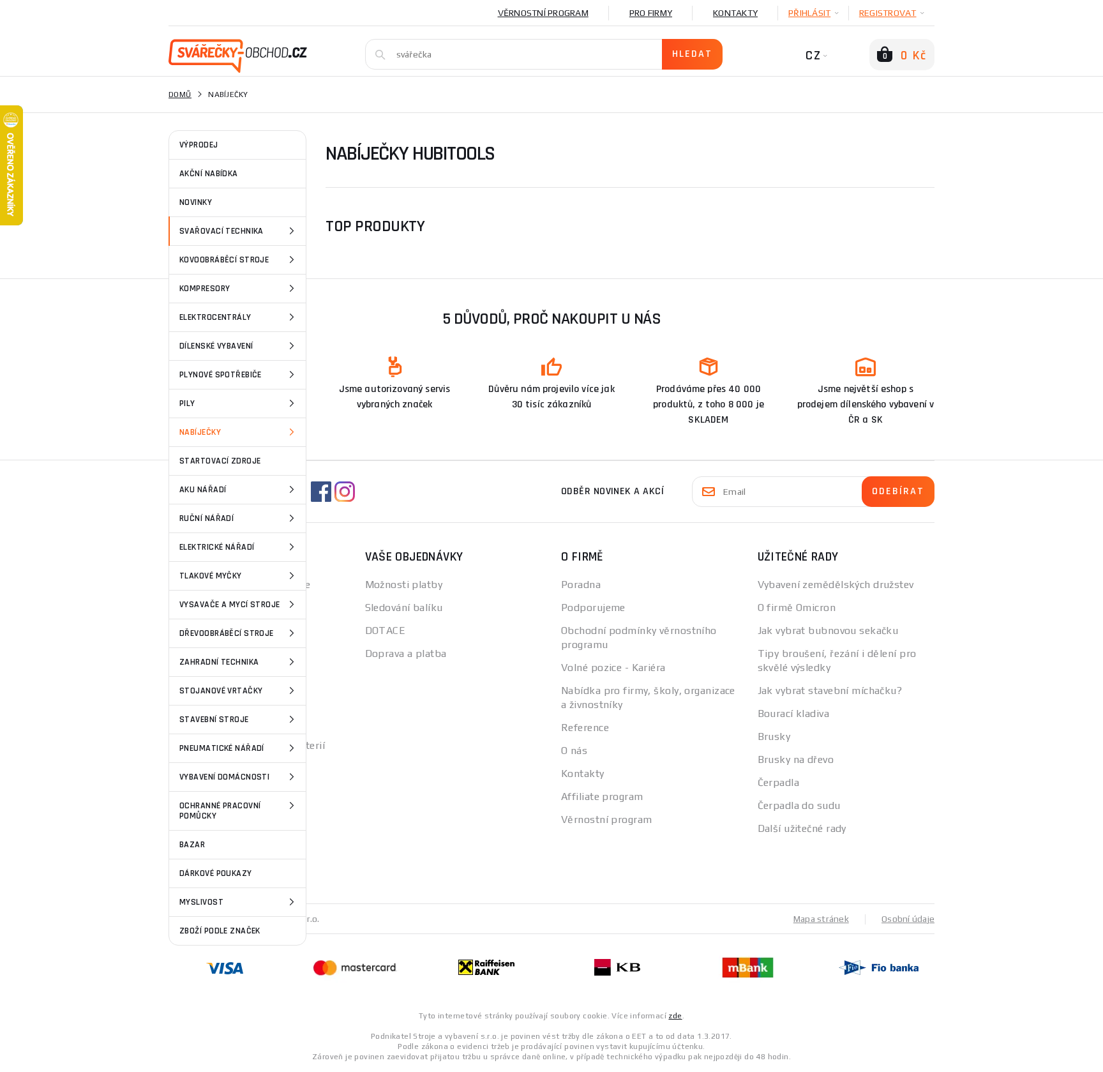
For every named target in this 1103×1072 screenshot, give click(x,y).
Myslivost (201, 902)
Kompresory (204, 288)
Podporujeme (593, 607)
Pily (187, 403)
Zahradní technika (219, 662)
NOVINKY (195, 202)
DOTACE (385, 630)
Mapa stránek (821, 919)
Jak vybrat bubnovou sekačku (828, 630)
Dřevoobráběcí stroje (226, 633)
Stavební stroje (214, 719)
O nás (574, 750)
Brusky (774, 736)
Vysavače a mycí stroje (229, 604)
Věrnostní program (543, 13)
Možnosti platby (404, 584)
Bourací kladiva (794, 713)
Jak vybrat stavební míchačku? (830, 690)
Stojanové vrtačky (220, 691)
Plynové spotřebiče (220, 375)
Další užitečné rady (802, 828)
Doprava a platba (406, 653)
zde (675, 1015)
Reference (585, 727)
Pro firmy (650, 13)
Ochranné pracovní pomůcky (219, 811)
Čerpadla (779, 782)
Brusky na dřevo (796, 759)
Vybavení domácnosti (224, 777)
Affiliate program (602, 796)
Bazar (192, 844)
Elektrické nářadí (216, 547)
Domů (180, 94)
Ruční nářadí (206, 518)
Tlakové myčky (210, 576)
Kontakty (735, 13)
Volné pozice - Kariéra (613, 667)
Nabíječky (200, 432)
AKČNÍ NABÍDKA (208, 173)
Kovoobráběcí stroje (224, 260)
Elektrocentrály (215, 317)
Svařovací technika (221, 231)
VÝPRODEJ (198, 145)
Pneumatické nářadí (221, 748)
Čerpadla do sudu (799, 805)
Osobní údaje (908, 919)
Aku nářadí (202, 489)
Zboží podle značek (219, 931)
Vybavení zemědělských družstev (836, 584)
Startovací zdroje (219, 461)
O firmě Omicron (797, 607)
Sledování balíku (404, 607)
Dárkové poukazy (215, 873)
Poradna (581, 584)
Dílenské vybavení (216, 346)
